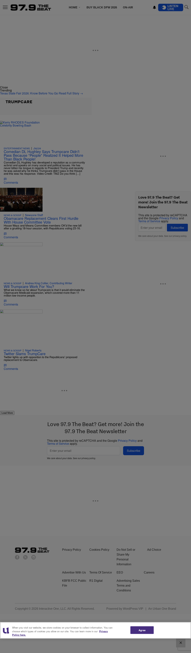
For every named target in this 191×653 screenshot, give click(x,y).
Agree (142, 630)
